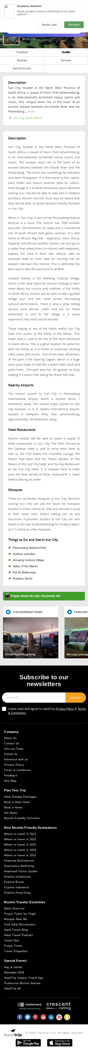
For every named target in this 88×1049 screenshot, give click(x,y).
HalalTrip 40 (12, 988)
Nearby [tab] (22, 60)
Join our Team (14, 748)
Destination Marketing (19, 866)
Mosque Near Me (15, 919)
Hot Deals (11, 812)
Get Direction (22, 68)
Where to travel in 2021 (20, 834)
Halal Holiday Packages (20, 796)
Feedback (10, 775)
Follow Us (11, 754)
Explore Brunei (14, 882)
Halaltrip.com (46, 1032)
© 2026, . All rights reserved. (55, 1032)
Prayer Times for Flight (20, 913)
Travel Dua (11, 940)
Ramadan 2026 (14, 972)
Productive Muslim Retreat (22, 983)
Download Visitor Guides (21, 871)
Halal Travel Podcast (18, 935)
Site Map (10, 780)
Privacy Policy (65, 709)
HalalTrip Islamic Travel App (23, 977)
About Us (10, 738)
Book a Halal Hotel (17, 802)
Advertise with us (16, 759)
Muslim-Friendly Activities (22, 818)
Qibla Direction (14, 908)
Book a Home (13, 807)
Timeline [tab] (22, 52)
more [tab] (31, 111)
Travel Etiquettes (16, 951)
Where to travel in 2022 (20, 839)
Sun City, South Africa (27, 118)
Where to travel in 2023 (20, 844)
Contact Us (11, 743)
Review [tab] (66, 60)
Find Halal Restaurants (20, 924)
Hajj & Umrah (13, 967)
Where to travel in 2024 (20, 850)
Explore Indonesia (16, 887)
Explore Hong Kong (17, 892)
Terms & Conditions (17, 770)
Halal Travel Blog (16, 929)
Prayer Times (13, 945)
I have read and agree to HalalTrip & (47, 711)
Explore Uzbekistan (17, 876)
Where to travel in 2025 (20, 855)
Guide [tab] (66, 52)
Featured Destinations (19, 860)
